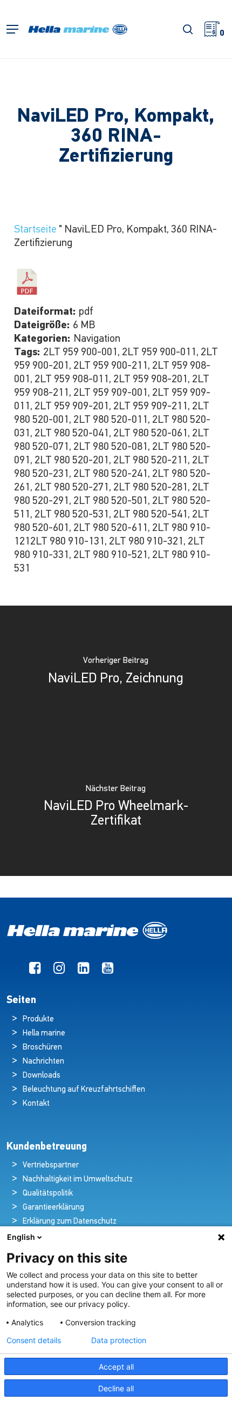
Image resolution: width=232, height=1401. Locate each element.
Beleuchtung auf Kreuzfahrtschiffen (84, 1090)
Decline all (116, 1388)
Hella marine (44, 1034)
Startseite (35, 229)
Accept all (116, 1366)
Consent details (33, 1340)
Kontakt (36, 1104)
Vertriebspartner (51, 1165)
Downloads (41, 1076)
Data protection (118, 1340)
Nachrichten (43, 1062)
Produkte (38, 1019)
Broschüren (42, 1048)
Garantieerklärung (53, 1208)
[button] (12, 29)
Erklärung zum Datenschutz (70, 1222)
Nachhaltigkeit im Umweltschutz (78, 1180)
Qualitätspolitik (48, 1194)
